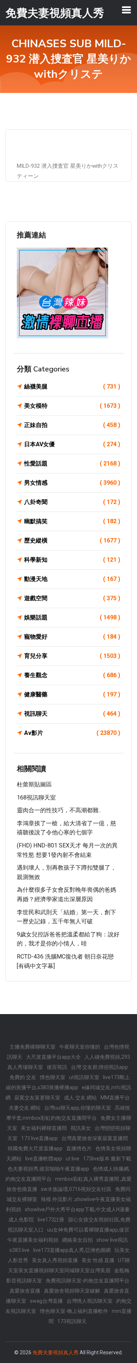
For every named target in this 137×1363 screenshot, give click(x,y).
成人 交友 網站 (80, 1097)
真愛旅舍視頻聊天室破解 (72, 1291)
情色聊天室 (52, 1077)
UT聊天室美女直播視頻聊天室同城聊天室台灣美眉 (69, 1265)
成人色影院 (21, 1219)
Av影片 (72, 732)
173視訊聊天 (72, 1321)
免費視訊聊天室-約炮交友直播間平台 (87, 1280)
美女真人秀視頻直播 (55, 1260)
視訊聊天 (72, 713)
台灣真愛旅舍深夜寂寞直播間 (94, 1138)
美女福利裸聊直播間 (44, 1128)
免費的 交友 (22, 1077)
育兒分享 (72, 655)
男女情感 (72, 482)
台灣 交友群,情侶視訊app (99, 1067)
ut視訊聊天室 (84, 1077)
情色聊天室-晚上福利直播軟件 (74, 1311)
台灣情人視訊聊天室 (89, 1301)
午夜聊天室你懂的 (79, 1047)
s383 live (19, 1250)
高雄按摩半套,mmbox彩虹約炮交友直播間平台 (68, 1113)
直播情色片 (79, 1148)
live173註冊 (51, 1219)
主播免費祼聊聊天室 (32, 1047)
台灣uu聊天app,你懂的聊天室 (77, 1108)
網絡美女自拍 (77, 1240)
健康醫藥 (72, 694)
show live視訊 (112, 1240)
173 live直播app (39, 1138)
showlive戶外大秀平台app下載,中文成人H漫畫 (77, 1209)
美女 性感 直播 (97, 1260)
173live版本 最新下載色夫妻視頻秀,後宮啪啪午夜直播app (69, 1164)
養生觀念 (72, 675)
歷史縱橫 (72, 540)
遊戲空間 (72, 598)
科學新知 (72, 559)
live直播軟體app (43, 1158)
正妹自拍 (72, 425)
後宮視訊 (57, 1067)
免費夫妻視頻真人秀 (56, 1352)
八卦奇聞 (72, 502)
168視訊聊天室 (36, 797)
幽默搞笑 (72, 521)
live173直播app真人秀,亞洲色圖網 (72, 1250)
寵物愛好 (72, 636)
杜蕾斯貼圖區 (34, 784)
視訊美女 (81, 1128)
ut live (72, 1158)
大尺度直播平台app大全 (53, 1057)
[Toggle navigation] (126, 10)
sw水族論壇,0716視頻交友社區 (76, 1189)
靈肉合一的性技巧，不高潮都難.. (59, 810)
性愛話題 (72, 463)
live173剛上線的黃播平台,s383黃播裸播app (68, 1082)
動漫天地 (72, 578)
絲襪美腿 (72, 386)
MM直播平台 (115, 1097)
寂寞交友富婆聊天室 (37, 1097)
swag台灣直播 (46, 1301)
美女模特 (72, 405)
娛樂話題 (72, 617)
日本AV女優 (72, 444)
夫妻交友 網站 (25, 1108)
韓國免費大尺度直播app (35, 1148)
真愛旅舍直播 (24, 1291)
